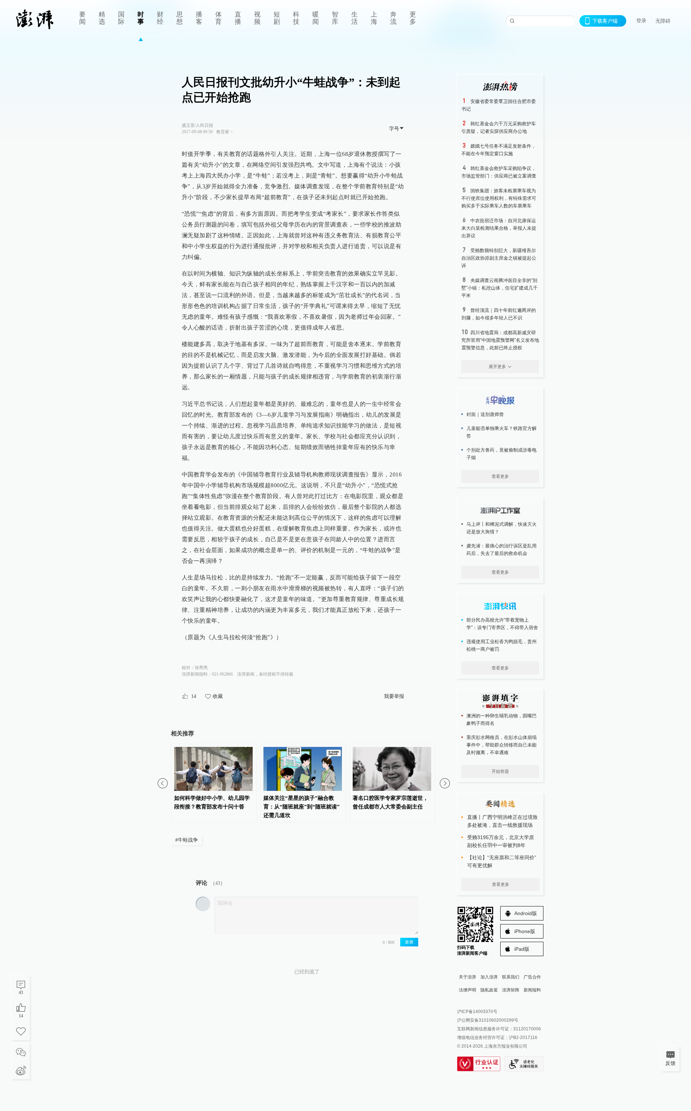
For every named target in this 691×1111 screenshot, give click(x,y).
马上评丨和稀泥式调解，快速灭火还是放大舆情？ (501, 527)
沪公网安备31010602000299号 (487, 1020)
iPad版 (521, 949)
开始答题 (500, 771)
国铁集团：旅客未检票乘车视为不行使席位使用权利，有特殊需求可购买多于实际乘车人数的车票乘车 (498, 198)
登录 (641, 20)
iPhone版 (524, 931)
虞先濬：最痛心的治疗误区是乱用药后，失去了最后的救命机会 (501, 549)
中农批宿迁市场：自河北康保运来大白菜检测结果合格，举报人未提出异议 (498, 228)
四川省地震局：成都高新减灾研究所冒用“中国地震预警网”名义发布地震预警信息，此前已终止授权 (500, 340)
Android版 (525, 913)
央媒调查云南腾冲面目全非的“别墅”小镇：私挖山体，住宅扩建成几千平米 (499, 288)
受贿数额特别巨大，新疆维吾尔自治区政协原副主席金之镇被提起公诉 (498, 258)
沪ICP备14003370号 (477, 1011)
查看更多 (500, 476)
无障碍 (662, 21)
